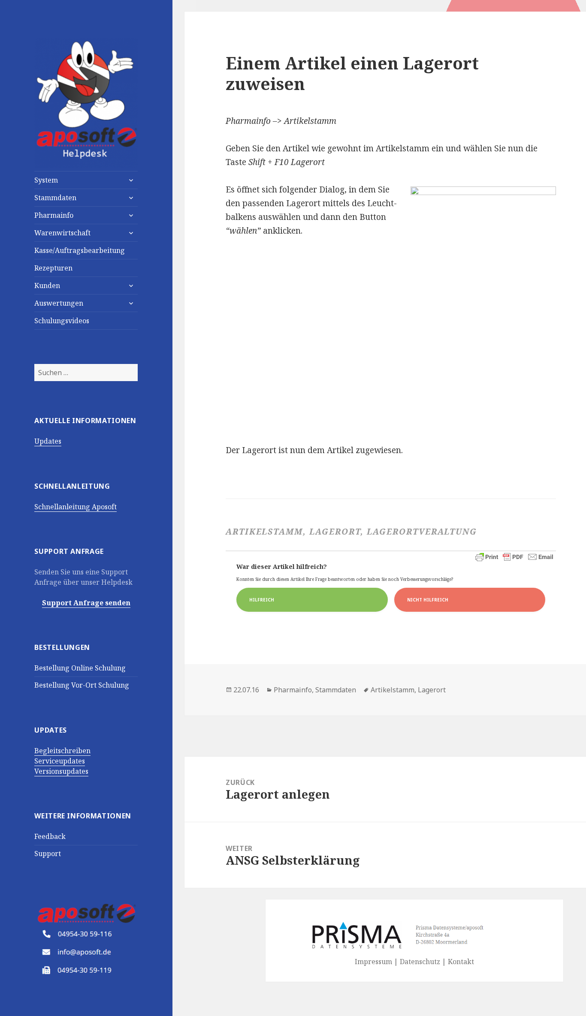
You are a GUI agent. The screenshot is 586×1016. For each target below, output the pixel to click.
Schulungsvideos (61, 320)
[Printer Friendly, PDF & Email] (514, 556)
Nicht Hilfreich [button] (427, 600)
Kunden (47, 285)
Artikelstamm (392, 689)
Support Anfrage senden (86, 602)
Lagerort (432, 689)
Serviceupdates (59, 761)
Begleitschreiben (62, 750)
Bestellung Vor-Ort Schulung (81, 685)
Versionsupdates (61, 771)
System (46, 180)
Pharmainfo (53, 215)
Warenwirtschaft (62, 232)
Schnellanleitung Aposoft (75, 506)
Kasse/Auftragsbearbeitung (79, 250)
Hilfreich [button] (261, 600)
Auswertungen (58, 303)
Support (47, 853)
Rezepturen (53, 268)
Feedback (50, 836)
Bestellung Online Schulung (80, 668)
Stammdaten (55, 197)
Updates (47, 441)
